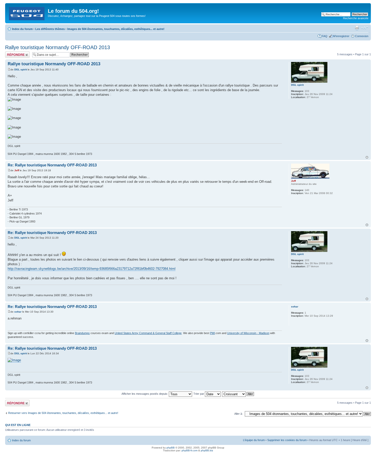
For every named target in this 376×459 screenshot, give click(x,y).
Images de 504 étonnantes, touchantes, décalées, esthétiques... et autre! (115, 28)
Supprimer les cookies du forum (287, 440)
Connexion (361, 36)
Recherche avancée (355, 18)
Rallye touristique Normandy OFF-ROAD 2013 (57, 47)
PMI (212, 333)
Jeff (16, 170)
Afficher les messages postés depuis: (145, 393)
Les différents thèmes (50, 28)
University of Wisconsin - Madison (248, 333)
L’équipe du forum (254, 440)
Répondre (11, 53)
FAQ (324, 36)
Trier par (199, 393)
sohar (17, 311)
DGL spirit (20, 69)
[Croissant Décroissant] (238, 393)
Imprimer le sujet (357, 28)
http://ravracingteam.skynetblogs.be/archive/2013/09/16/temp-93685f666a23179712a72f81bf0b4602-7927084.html (91, 269)
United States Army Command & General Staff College (148, 333)
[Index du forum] (27, 12)
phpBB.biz (207, 450)
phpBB (171, 447)
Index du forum (22, 28)
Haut (367, 157)
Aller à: (238, 413)
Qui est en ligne (17, 424)
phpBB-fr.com (189, 450)
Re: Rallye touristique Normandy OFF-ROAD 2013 (52, 165)
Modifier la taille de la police (364, 28)
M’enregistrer (341, 36)
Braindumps (82, 333)
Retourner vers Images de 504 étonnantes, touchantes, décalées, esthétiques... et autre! (63, 412)
